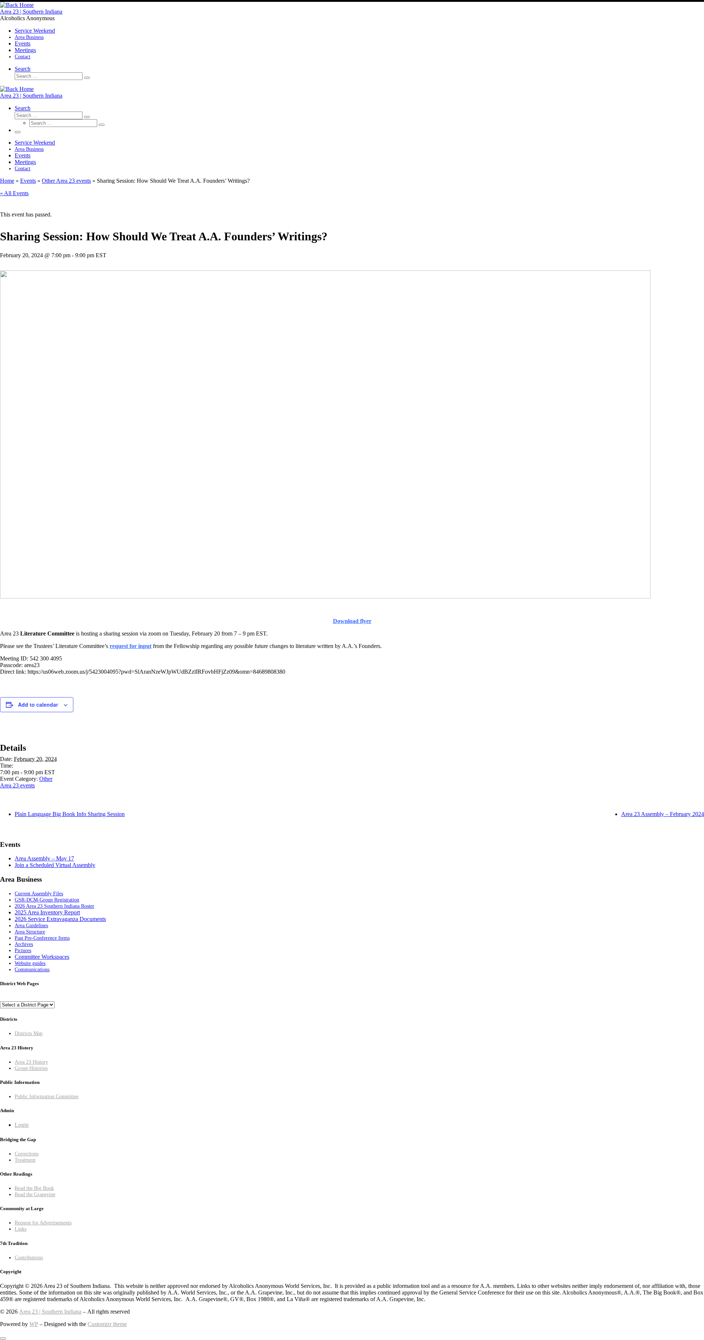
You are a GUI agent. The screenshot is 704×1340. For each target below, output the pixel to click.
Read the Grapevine (35, 1194)
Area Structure (30, 932)
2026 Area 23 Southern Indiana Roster (54, 906)
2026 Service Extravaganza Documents (60, 919)
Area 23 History (31, 1062)
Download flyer (352, 621)
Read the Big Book (34, 1188)
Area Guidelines (31, 925)
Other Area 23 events (66, 181)
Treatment (25, 1160)
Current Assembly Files (39, 893)
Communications (32, 969)
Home (7, 181)
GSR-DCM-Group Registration (47, 900)
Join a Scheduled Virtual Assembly (55, 865)
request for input (130, 646)
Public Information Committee (46, 1096)
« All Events (14, 193)
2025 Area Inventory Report (47, 912)
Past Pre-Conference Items (42, 938)
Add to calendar (38, 704)
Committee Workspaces (42, 957)
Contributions (29, 1257)
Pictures (23, 950)
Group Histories (31, 1068)
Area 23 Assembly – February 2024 (662, 814)
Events (28, 181)
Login (22, 1125)
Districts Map (29, 1033)
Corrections (26, 1154)
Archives (24, 944)
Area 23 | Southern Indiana (50, 1311)
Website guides (30, 963)
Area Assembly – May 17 (44, 858)
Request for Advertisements (43, 1223)
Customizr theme (107, 1324)
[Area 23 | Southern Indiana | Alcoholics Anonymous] (17, 5)
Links (20, 1229)
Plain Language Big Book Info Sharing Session (70, 814)
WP (33, 1324)
